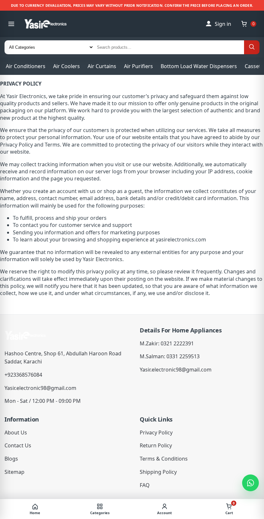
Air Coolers (66, 66)
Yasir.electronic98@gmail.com (40, 388)
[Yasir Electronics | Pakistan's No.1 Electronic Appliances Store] (50, 23)
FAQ (145, 485)
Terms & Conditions (164, 458)
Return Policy (156, 445)
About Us (16, 432)
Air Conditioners (25, 66)
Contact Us (18, 445)
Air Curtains (102, 66)
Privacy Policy (156, 432)
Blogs (11, 458)
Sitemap (14, 471)
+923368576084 (23, 374)
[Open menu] (11, 24)
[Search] (251, 47)
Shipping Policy (158, 471)
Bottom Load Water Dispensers (199, 66)
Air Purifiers (138, 66)
